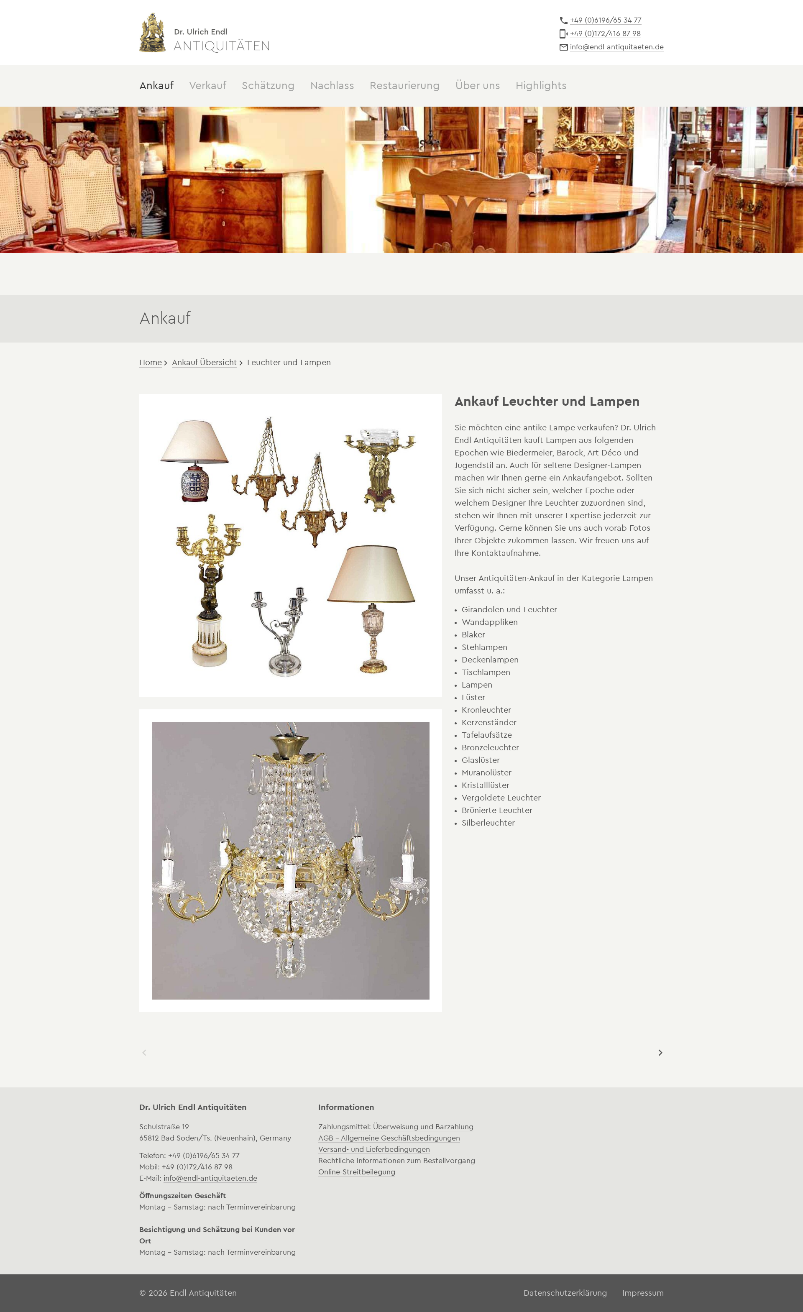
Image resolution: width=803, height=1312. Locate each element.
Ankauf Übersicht (204, 362)
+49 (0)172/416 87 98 (605, 33)
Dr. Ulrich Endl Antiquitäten (204, 33)
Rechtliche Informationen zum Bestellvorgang (396, 1160)
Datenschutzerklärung (565, 1293)
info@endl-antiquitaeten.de (617, 47)
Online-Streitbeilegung (356, 1172)
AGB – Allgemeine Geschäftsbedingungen (389, 1138)
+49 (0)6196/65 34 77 (606, 20)
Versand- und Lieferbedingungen (374, 1149)
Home (150, 362)
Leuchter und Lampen (289, 362)
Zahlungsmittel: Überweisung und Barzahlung (395, 1126)
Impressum (643, 1293)
